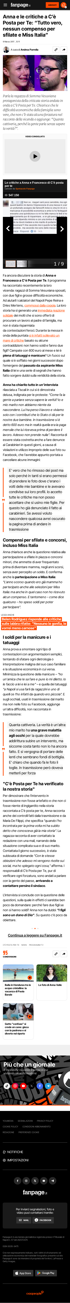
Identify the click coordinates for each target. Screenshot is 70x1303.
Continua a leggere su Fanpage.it (35, 935)
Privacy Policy (45, 1121)
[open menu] (4, 5)
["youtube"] (23, 1086)
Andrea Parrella (29, 49)
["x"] (31, 1086)
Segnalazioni (25, 1121)
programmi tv (36, 945)
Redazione (8, 1132)
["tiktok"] (7, 1086)
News (24, 945)
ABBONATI (52, 5)
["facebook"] (40, 1086)
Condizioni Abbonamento (36, 1126)
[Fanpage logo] (21, 5)
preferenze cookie (28, 1132)
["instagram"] (15, 1086)
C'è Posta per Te (11, 945)
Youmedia (8, 1121)
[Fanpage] (35, 1192)
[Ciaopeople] (35, 1293)
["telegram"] (48, 1086)
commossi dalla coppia (39, 305)
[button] (64, 49)
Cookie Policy (10, 1126)
